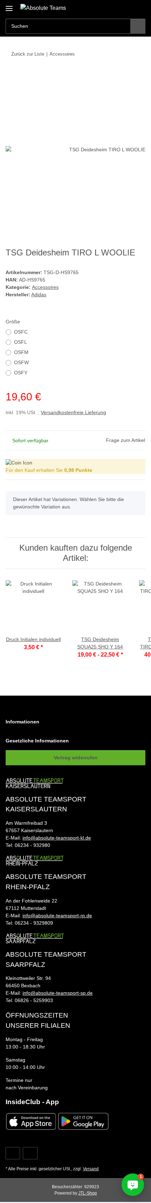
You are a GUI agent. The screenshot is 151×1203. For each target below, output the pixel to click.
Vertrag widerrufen (76, 757)
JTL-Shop (87, 1193)
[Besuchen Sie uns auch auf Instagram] (30, 1153)
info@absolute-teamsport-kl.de (56, 838)
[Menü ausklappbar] (9, 5)
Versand (91, 1168)
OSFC (21, 332)
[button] (118, 8)
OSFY (20, 372)
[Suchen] (137, 26)
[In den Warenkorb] (11, 76)
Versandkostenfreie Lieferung (73, 412)
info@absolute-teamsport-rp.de (57, 915)
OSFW (21, 362)
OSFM (21, 352)
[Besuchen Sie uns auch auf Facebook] (13, 1153)
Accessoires (45, 287)
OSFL (20, 342)
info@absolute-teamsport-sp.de (57, 993)
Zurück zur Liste (27, 54)
